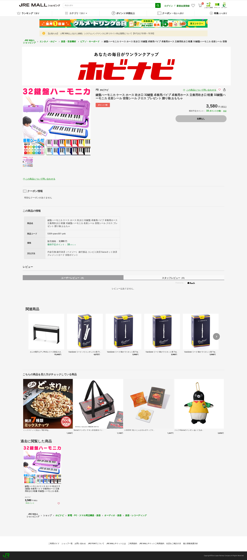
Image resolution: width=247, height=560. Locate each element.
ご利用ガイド (53, 543)
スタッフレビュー (174, 278)
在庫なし (201, 119)
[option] (56, 121)
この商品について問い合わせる (201, 90)
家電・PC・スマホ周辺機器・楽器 (84, 515)
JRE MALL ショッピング (29, 41)
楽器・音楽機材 (69, 41)
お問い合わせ (80, 543)
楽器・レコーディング (136, 515)
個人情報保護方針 (190, 543)
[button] (216, 336)
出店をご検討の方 (173, 543)
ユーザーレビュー (73, 278)
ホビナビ (59, 515)
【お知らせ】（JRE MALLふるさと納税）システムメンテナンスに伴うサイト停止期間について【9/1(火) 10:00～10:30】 (101, 33)
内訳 (225, 111)
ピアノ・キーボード (90, 41)
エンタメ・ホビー (48, 41)
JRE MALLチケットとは (116, 543)
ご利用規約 (132, 543)
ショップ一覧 (67, 543)
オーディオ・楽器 (112, 515)
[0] (200, 5)
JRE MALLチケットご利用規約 (151, 543)
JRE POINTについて (96, 543)
